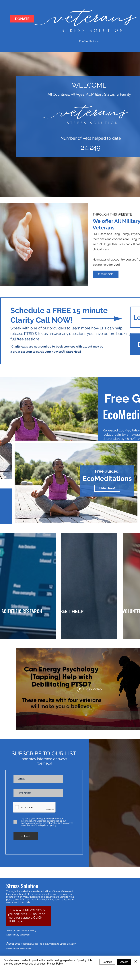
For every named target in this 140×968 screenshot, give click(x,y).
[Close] (135, 961)
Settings (107, 962)
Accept (124, 962)
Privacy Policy (55, 963)
